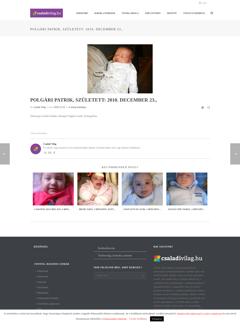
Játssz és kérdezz (194, 13)
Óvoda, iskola (130, 13)
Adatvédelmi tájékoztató (48, 304)
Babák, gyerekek (105, 13)
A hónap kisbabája (77, 107)
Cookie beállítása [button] (138, 318)
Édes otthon (152, 13)
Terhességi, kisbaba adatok (115, 255)
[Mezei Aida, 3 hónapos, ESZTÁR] (97, 189)
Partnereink (42, 287)
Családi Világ (39, 107)
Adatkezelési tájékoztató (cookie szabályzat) (199, 313)
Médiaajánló (42, 293)
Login (204, 3)
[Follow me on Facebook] (54, 153)
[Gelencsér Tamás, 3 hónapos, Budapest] (186, 189)
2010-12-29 (59, 107)
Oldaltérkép (42, 271)
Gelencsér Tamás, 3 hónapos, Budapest (187, 209)
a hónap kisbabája (38, 133)
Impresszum (42, 276)
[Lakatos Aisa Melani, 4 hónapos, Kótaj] (53, 189)
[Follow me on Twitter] (45, 153)
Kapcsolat (41, 282)
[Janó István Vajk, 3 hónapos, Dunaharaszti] (142, 189)
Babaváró (82, 13)
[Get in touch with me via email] (49, 153)
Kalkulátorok (106, 248)
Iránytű (172, 13)
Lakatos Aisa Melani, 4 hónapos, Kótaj (54, 209)
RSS (39, 309)
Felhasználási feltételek (47, 298)
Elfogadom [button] (157, 319)
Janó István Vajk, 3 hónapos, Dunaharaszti (143, 209)
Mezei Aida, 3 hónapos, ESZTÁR (98, 209)
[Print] (202, 107)
